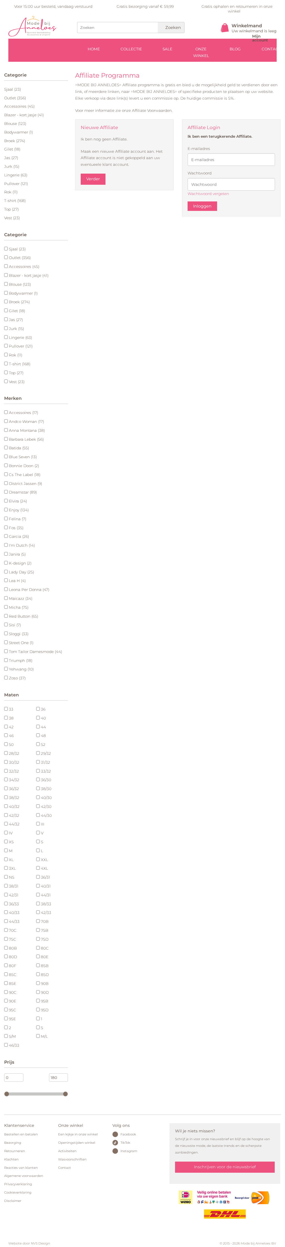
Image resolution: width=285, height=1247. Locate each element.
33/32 (46, 771)
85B (44, 965)
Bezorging (12, 1143)
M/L (44, 1036)
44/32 (14, 824)
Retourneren (14, 1151)
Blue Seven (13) (23, 457)
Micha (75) (18, 607)
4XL (44, 868)
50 (11, 744)
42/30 (46, 806)
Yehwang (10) (21, 669)
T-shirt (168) (15, 200)
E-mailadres (199, 148)
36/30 (46, 780)
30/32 (14, 762)
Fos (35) (16, 528)
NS (11, 877)
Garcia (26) (19, 536)
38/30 (46, 789)
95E (12, 1019)
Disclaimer (12, 1201)
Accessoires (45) (19, 106)
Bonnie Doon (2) (24, 466)
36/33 (14, 904)
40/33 (14, 912)
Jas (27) (11, 158)
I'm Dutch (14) (22, 545)
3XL (12, 868)
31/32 (45, 762)
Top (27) (11, 209)
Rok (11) (11, 192)
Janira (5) (17, 554)
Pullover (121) (16, 183)
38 (11, 718)
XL (11, 859)
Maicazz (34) (20, 598)
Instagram (129, 1151)
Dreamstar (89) (23, 492)
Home (94, 49)
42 (11, 727)
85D (45, 974)
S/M (12, 1036)
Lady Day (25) (21, 572)
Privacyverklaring (18, 1184)
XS (11, 842)
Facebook (128, 1134)
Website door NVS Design (29, 1243)
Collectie (131, 49)
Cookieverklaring (17, 1192)
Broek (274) (14, 141)
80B (13, 948)
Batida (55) (19, 448)
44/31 (46, 895)
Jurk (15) (11, 166)
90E (12, 1001)
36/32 (14, 789)
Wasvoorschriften (72, 1159)
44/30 (46, 815)
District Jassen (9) (25, 483)
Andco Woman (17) (26, 421)
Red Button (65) (23, 616)
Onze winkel (201, 52)
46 (11, 735)
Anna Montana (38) (27, 430)
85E (12, 983)
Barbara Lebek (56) (26, 439)
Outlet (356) (15, 98)
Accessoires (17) (23, 412)
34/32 (14, 780)
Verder (93, 178)
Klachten (11, 1159)
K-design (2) (20, 563)
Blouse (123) (15, 123)
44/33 (14, 921)
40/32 (14, 806)
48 (43, 735)
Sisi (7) (15, 625)
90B (44, 983)
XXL (44, 859)
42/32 (14, 815)
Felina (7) (17, 519)
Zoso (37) (17, 678)
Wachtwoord (200, 173)
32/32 (14, 771)
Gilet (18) (12, 149)
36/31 (45, 877)
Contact (64, 1168)
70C (12, 930)
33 (11, 709)
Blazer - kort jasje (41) (24, 115)
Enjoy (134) (19, 510)
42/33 (46, 912)
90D (45, 992)
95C (12, 1010)
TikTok (125, 1143)
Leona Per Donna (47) (29, 589)
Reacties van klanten (21, 1168)
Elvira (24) (18, 501)
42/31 (13, 895)
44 (43, 727)
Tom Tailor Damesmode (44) (35, 651)
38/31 (13, 886)
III (42, 824)
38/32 (14, 797)
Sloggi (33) (18, 634)
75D (44, 939)
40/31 (46, 886)
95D (44, 1010)
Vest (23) (12, 218)
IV (11, 833)
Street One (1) (21, 642)
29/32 (46, 753)
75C (12, 939)
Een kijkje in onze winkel (78, 1134)
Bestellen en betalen (21, 1134)
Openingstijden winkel (76, 1143)
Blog (235, 49)
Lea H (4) (17, 580)
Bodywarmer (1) (18, 132)
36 (43, 709)
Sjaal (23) (12, 89)
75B (44, 930)
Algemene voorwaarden (23, 1176)
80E (44, 957)
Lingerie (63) (15, 175)
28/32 (14, 753)
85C (12, 974)
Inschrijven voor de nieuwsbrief (225, 1166)
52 (43, 744)
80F (12, 965)
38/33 (46, 904)
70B (44, 921)
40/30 (46, 797)
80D (13, 957)
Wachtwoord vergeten (208, 193)
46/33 (14, 1045)
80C (45, 948)
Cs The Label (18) (24, 474)
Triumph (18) (20, 660)
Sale (167, 49)
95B (44, 1001)
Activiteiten (67, 1151)
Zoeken (172, 27)
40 (43, 718)
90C (12, 992)
